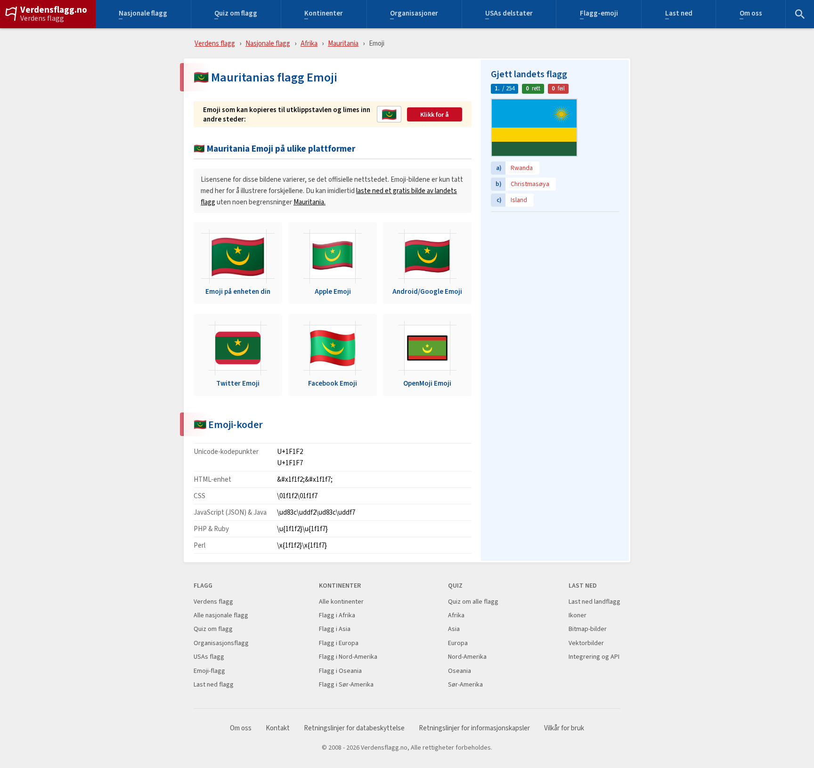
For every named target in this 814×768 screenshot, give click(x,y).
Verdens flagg (42, 18)
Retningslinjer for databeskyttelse (354, 728)
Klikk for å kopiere (434, 114)
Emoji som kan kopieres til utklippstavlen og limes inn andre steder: (286, 114)
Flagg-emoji (599, 14)
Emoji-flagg (209, 671)
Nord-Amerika (467, 657)
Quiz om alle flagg (473, 601)
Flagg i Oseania (340, 671)
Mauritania (343, 43)
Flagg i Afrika (337, 615)
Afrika (309, 43)
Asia (454, 629)
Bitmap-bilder (588, 629)
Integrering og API (594, 657)
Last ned (678, 14)
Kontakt (278, 728)
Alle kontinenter (341, 601)
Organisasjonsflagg (221, 643)
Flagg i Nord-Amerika (348, 657)
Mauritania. (309, 201)
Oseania (459, 671)
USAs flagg (209, 657)
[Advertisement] (555, 275)
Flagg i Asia (334, 629)
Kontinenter (323, 14)
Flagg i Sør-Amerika (346, 684)
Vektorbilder (586, 643)
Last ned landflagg (594, 601)
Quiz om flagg (235, 14)
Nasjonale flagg (143, 14)
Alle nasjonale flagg (221, 615)
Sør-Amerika (465, 684)
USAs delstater (509, 14)
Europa (458, 643)
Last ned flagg (214, 684)
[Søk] (800, 14)
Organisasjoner (414, 14)
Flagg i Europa (338, 643)
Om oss (751, 14)
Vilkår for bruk (564, 728)
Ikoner (577, 615)
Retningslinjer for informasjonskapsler (474, 728)
